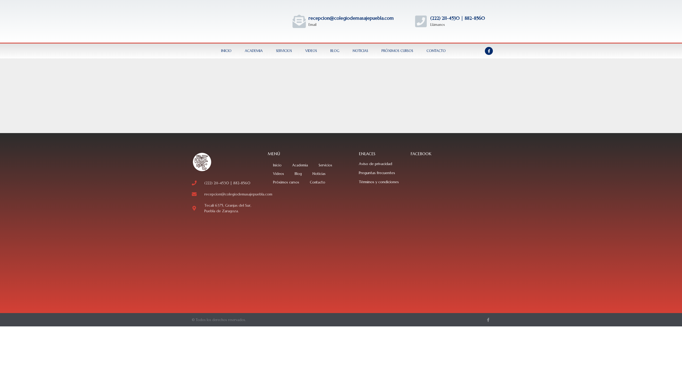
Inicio (226, 51)
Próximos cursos (397, 51)
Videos (311, 51)
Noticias (360, 51)
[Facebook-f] (489, 51)
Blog (334, 51)
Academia (254, 51)
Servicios (284, 51)
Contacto (436, 51)
